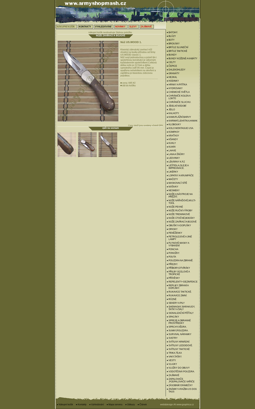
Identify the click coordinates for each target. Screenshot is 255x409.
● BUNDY (172, 54)
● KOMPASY (173, 132)
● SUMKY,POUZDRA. (177, 330)
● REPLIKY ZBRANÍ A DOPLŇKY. (178, 286)
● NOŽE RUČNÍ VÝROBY (179, 210)
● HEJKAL (172, 77)
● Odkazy (130, 404)
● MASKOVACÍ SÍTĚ (177, 183)
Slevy (133, 26)
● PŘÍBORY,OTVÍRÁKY (178, 268)
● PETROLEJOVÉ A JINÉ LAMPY (179, 238)
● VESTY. (171, 360)
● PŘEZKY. (172, 264)
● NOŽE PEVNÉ (175, 207)
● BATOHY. (172, 32)
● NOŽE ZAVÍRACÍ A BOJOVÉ (182, 221)
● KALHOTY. (173, 113)
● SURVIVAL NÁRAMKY (179, 334)
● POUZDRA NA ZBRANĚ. (180, 260)
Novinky (120, 26)
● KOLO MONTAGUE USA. (180, 128)
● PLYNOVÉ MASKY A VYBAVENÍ (178, 244)
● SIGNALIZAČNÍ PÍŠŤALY (180, 313)
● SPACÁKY (173, 316)
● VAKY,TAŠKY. (174, 356)
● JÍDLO (171, 109)
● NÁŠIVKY (172, 186)
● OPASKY (172, 229)
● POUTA (171, 256)
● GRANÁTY (173, 73)
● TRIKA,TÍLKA (174, 353)
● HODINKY (173, 81)
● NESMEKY (173, 190)
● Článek (142, 404)
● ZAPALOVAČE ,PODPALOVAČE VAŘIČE (181, 380)
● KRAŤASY (173, 135)
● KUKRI (171, 147)
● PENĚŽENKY (174, 233)
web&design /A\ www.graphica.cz (177, 404)
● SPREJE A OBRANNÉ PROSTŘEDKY (179, 321)
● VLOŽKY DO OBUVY (178, 368)
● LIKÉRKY (172, 171)
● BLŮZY (171, 36)
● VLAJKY (172, 364)
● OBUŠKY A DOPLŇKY (179, 225)
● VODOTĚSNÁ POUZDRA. (181, 371)
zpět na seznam (110, 128)
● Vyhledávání (96, 404)
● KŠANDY (172, 139)
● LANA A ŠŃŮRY (176, 154)
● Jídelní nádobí (176, 106)
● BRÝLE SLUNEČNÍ (177, 47)
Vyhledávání (103, 26)
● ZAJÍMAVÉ (173, 375)
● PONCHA (172, 249)
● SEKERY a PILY (176, 303)
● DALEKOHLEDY (176, 69)
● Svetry (172, 338)
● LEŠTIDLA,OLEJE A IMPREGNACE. (178, 166)
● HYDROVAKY (175, 88)
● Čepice (172, 66)
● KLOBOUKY (174, 124)
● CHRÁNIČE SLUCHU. (179, 102)
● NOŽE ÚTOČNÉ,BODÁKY (181, 218)
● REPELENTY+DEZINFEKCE (182, 281)
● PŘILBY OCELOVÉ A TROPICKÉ (178, 273)
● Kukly (171, 143)
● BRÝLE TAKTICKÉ (177, 51)
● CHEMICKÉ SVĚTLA (178, 92)
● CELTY (171, 62)
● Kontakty (81, 404)
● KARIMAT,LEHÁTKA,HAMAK (182, 120)
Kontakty (85, 26)
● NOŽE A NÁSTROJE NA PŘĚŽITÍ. (179, 195)
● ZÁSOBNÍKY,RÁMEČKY (180, 385)
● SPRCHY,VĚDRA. (177, 327)
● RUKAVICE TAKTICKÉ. (179, 291)
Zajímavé (146, 26)
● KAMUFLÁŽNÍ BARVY (179, 117)
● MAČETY (172, 179)
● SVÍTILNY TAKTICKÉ (178, 349)
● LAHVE (171, 150)
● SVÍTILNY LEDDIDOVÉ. (180, 345)
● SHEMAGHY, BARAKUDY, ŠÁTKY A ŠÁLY (181, 308)
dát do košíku (128, 85)
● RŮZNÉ (171, 299)
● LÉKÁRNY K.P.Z (176, 161)
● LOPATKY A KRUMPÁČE (180, 175)
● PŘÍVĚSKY (173, 278)
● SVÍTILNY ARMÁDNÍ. (178, 341)
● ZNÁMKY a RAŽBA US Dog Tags (182, 390)
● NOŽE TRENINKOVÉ (178, 214)
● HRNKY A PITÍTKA (177, 84)
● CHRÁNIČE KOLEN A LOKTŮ (178, 97)
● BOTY (171, 40)
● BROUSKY (173, 43)
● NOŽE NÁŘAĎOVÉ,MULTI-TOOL (181, 201)
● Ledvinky (173, 158)
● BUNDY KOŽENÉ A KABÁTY (182, 58)
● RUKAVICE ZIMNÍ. (177, 295)
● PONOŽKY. (173, 253)
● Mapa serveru (114, 404)
